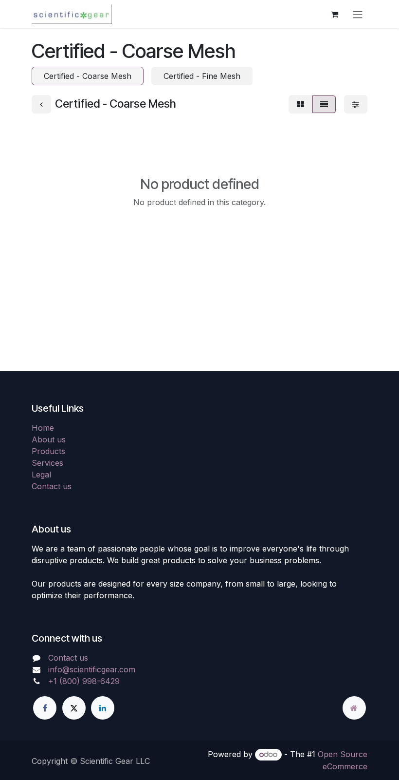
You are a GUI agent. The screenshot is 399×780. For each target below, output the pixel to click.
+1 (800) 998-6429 (84, 681)
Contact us (52, 486)
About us (49, 439)
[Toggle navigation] (357, 14)
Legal (41, 474)
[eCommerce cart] (334, 14)
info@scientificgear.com (91, 669)
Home (43, 428)
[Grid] (300, 104)
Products (48, 451)
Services (47, 463)
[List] (324, 104)
